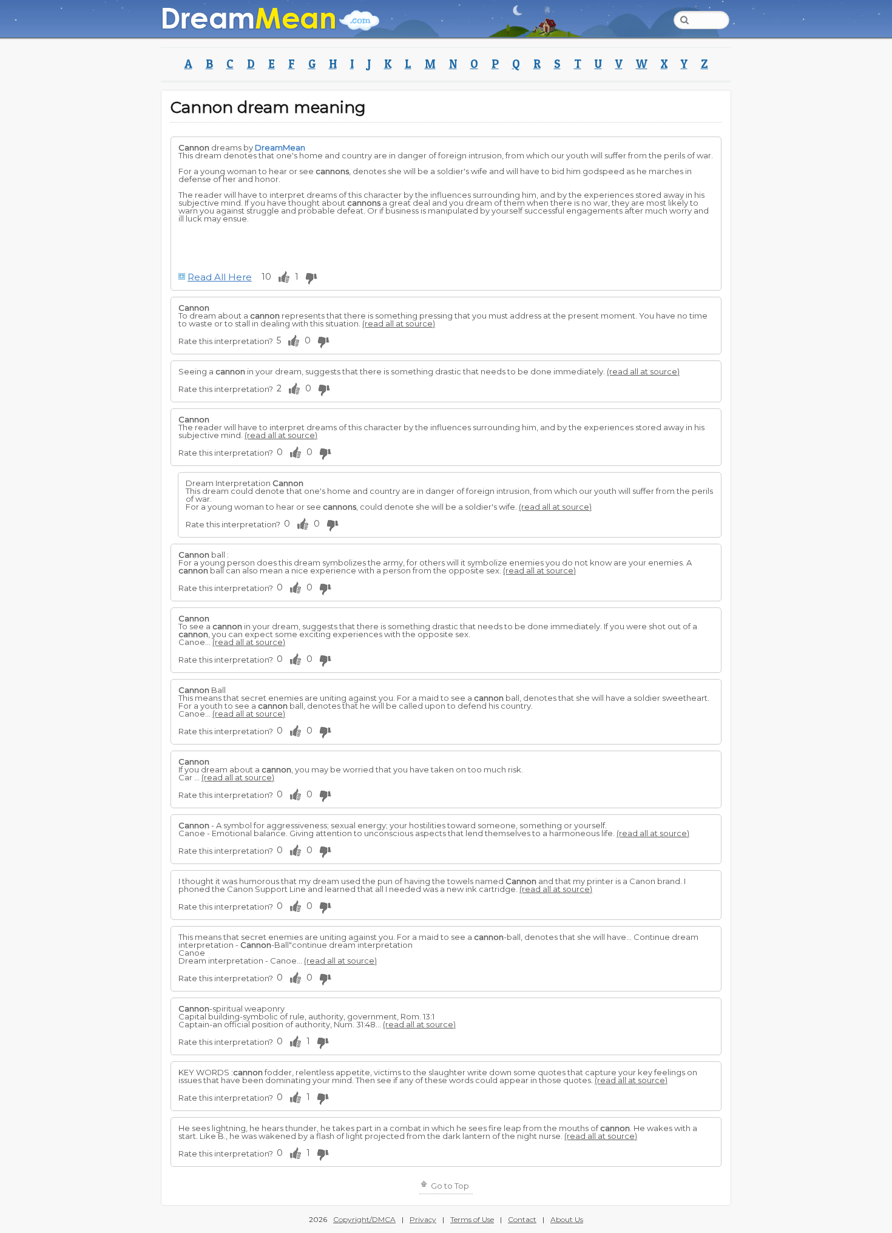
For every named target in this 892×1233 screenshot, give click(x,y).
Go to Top (449, 1186)
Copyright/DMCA (364, 1219)
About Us (566, 1219)
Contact (522, 1219)
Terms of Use (472, 1219)
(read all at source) (398, 323)
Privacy (423, 1219)
